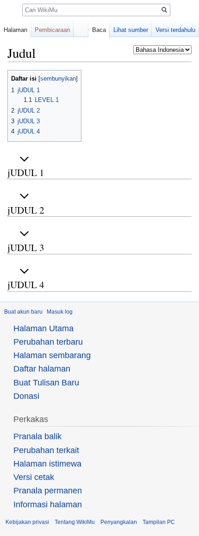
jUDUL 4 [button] (25, 284)
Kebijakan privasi (27, 522)
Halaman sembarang (52, 355)
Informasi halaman (47, 504)
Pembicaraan (52, 29)
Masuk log (60, 312)
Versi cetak (33, 477)
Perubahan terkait (46, 450)
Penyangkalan (118, 522)
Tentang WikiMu (75, 522)
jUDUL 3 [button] (25, 247)
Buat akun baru (23, 312)
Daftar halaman (41, 368)
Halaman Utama (43, 328)
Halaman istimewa (47, 463)
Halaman (15, 29)
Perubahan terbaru (48, 342)
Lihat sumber (130, 29)
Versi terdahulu (175, 29)
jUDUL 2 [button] (25, 209)
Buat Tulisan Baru (46, 382)
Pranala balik (37, 436)
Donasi (26, 396)
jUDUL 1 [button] (25, 172)
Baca (99, 29)
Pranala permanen (47, 490)
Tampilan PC (159, 522)
